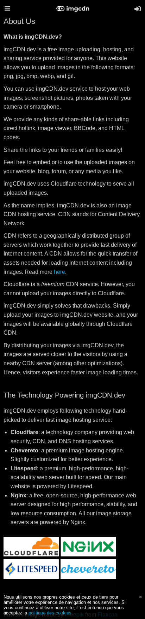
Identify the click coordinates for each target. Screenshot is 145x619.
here (59, 272)
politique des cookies (50, 612)
